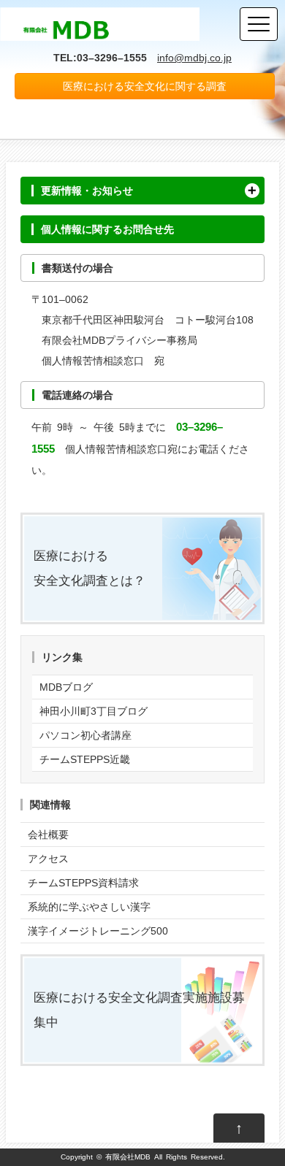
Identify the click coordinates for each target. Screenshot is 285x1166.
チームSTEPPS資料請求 (83, 883)
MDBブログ (66, 687)
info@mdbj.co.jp (194, 58)
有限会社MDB (128, 1157)
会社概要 (48, 834)
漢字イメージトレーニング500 (98, 931)
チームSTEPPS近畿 (84, 759)
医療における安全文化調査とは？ (89, 568)
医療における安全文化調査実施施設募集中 (139, 1010)
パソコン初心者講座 (85, 735)
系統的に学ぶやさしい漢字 (89, 907)
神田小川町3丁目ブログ (93, 711)
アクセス (48, 858)
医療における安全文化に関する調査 (145, 86)
